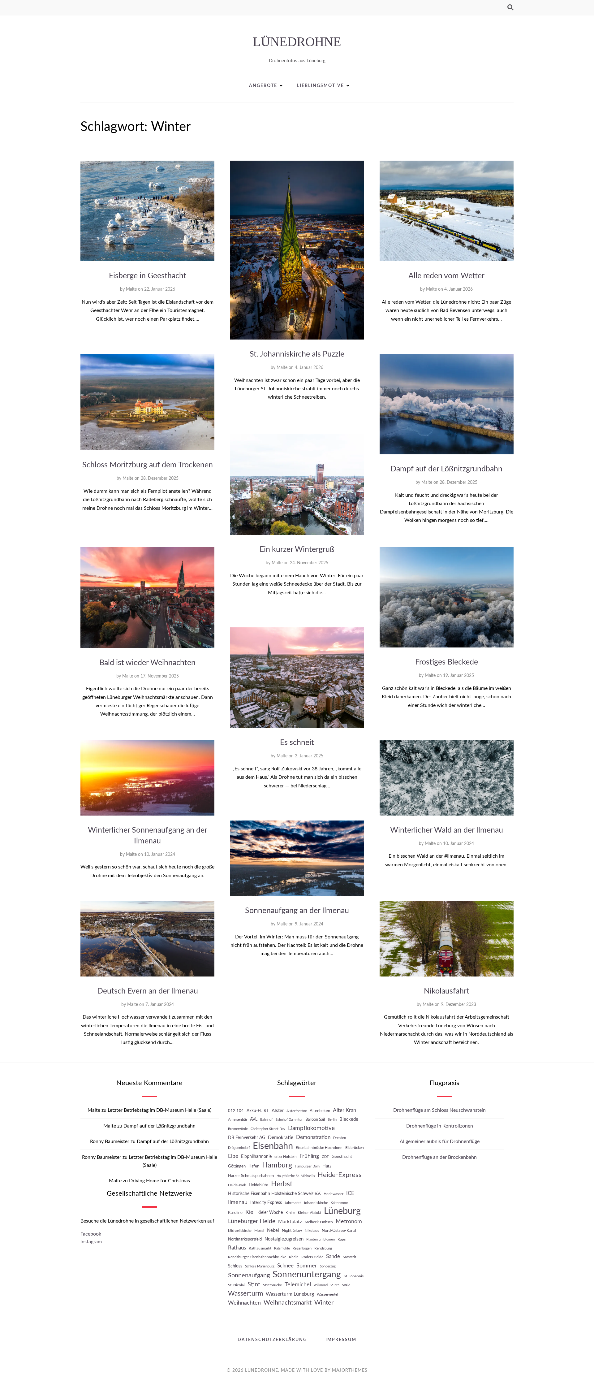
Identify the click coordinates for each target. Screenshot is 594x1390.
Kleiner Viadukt (309, 1213)
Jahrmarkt (293, 1203)
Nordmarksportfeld (245, 1239)
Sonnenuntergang (307, 1275)
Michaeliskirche (240, 1230)
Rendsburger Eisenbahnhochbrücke (257, 1257)
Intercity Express (266, 1202)
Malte (131, 289)
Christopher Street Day (268, 1129)
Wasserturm (245, 1293)
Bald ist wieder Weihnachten (147, 663)
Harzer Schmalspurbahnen (251, 1176)
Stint (254, 1284)
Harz (326, 1166)
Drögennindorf (239, 1148)
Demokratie (280, 1137)
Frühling (309, 1156)
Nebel (273, 1230)
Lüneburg (342, 1211)
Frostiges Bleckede (446, 662)
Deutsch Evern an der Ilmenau (147, 991)
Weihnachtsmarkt (288, 1303)
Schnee (285, 1265)
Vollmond (321, 1285)
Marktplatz (290, 1221)
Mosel (259, 1230)
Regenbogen (302, 1248)
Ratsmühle (282, 1248)
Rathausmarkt (260, 1248)
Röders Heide (312, 1257)
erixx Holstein (285, 1156)
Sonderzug (328, 1266)
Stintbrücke (272, 1285)
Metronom (349, 1221)
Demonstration (313, 1137)
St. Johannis (354, 1276)
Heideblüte (258, 1185)
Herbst (281, 1184)
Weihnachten (244, 1303)
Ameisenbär (237, 1119)
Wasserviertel (327, 1294)
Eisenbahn (273, 1146)
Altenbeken (320, 1111)
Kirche (290, 1213)
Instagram (91, 1241)
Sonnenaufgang (249, 1275)
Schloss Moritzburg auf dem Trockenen (147, 465)
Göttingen (237, 1166)
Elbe (233, 1156)
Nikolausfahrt (446, 991)
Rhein (294, 1257)
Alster (278, 1110)
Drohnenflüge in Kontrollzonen (439, 1126)
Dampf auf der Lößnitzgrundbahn (446, 469)
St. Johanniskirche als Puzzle (297, 354)
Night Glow (292, 1230)
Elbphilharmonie (256, 1156)
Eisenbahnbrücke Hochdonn (319, 1148)
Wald (346, 1285)
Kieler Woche (270, 1212)
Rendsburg (323, 1248)
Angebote (263, 86)
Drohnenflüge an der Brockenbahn (439, 1157)
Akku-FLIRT (258, 1110)
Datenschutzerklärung (272, 1340)
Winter (324, 1303)
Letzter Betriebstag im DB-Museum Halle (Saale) (159, 1110)
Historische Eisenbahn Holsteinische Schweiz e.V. (274, 1193)
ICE (350, 1193)
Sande (333, 1256)
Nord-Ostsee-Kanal (339, 1230)
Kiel (250, 1212)
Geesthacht (342, 1156)
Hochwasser (333, 1194)
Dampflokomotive (311, 1128)
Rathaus (237, 1247)
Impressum (340, 1340)
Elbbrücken (354, 1148)
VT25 (334, 1285)
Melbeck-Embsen (319, 1222)
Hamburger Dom (307, 1166)
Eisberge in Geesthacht (147, 276)
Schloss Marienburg (259, 1266)
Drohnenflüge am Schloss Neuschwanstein (439, 1110)
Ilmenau (238, 1202)
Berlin (332, 1119)
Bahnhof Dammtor (289, 1119)
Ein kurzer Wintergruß (297, 549)
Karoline (235, 1212)
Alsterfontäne (296, 1111)
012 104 (236, 1111)
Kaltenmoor (339, 1203)
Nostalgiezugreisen (284, 1239)
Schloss (235, 1266)
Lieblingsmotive (320, 86)
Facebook (90, 1234)
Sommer (306, 1265)
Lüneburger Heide (251, 1221)
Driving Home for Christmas (159, 1180)
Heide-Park (237, 1185)
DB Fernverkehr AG (246, 1137)
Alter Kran (344, 1110)
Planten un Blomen (320, 1239)
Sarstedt (349, 1257)
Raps (342, 1239)
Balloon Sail (315, 1119)
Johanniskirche (315, 1203)
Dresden (339, 1138)
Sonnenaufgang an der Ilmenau (297, 911)
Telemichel (298, 1284)
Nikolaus (312, 1230)
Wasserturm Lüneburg (290, 1294)
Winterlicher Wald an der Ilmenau (446, 830)
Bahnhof (266, 1119)
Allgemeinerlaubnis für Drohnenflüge (440, 1141)
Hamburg (277, 1165)
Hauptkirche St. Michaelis (296, 1176)
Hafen (253, 1166)
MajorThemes (350, 1370)
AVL (253, 1119)
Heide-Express (340, 1174)
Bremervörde (238, 1129)
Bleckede (348, 1119)
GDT (325, 1156)
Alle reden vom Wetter (446, 276)
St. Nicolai (236, 1285)
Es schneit (297, 743)
